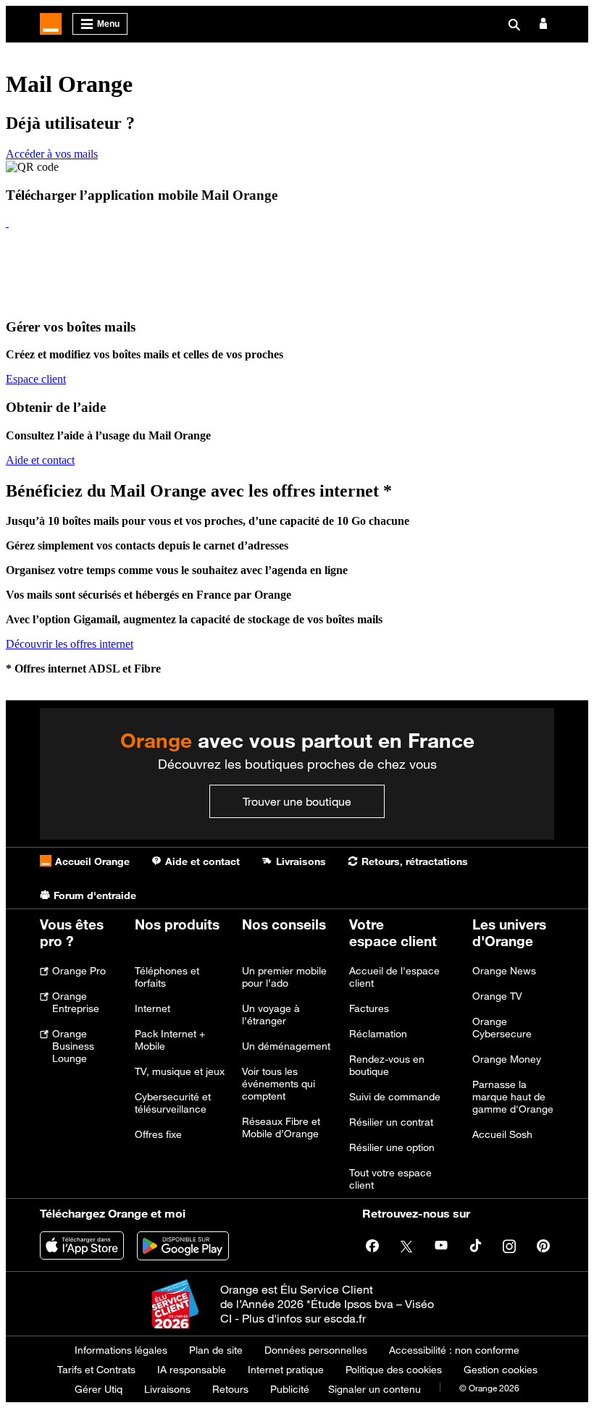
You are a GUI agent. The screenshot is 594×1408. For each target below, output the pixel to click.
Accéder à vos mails (52, 154)
